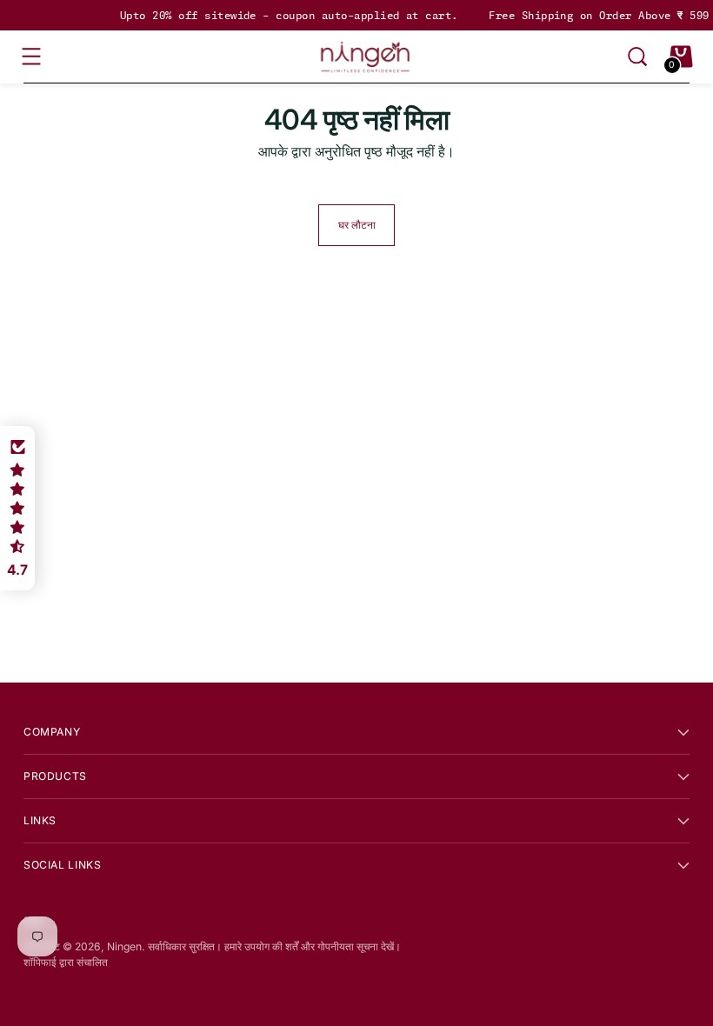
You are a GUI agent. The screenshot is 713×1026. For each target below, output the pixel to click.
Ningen (124, 946)
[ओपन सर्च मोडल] (637, 56)
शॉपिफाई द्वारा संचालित (65, 962)
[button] (17, 508)
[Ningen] (365, 57)
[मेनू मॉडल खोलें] (32, 56)
